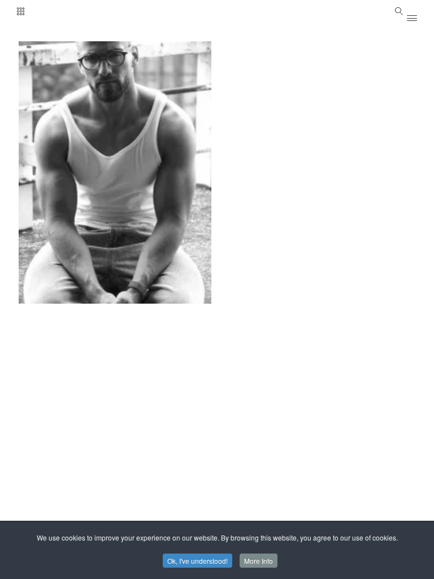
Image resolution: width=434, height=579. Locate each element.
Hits (86, 67)
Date (55, 67)
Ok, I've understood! (197, 560)
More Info (258, 560)
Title (117, 67)
